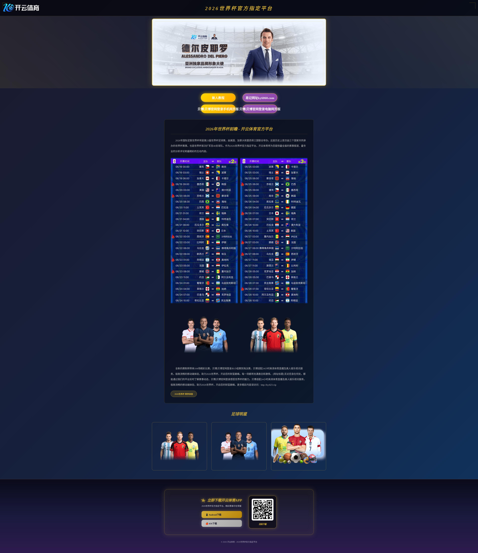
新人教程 (218, 98)
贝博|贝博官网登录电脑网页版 (259, 109)
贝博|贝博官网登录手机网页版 (218, 109)
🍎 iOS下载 (211, 523)
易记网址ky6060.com (260, 98)
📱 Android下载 (213, 515)
